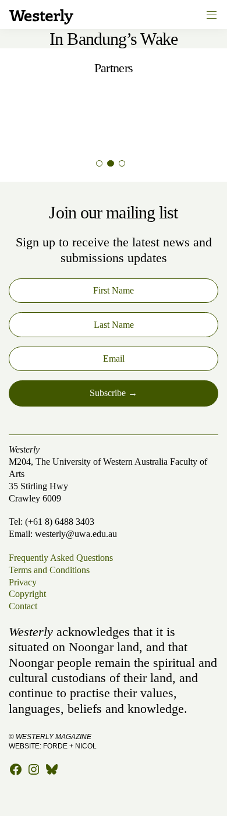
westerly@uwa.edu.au (76, 534)
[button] (99, 163)
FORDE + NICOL (70, 746)
